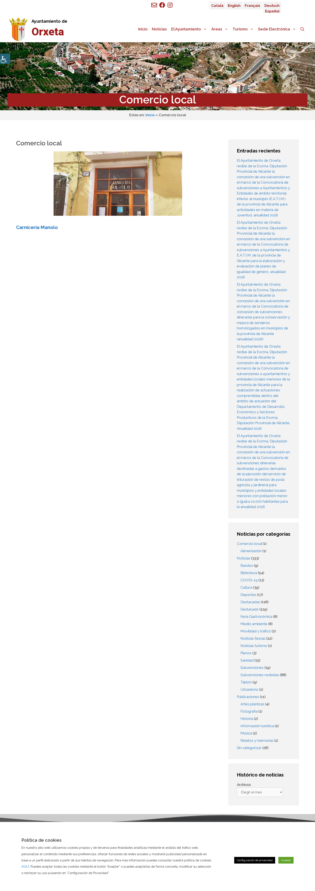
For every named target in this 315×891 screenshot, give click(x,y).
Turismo (240, 29)
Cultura (246, 587)
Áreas (216, 29)
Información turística (257, 726)
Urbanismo (249, 689)
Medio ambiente (253, 624)
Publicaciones (248, 697)
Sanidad (247, 660)
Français (252, 5)
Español (272, 11)
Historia (246, 718)
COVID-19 (249, 580)
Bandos (246, 565)
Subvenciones (252, 667)
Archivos (244, 784)
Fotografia (249, 711)
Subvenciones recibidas (259, 675)
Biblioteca (248, 573)
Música (246, 733)
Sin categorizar (249, 748)
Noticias (159, 29)
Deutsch (271, 5)
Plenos (246, 653)
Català (217, 5)
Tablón (246, 682)
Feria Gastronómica (256, 616)
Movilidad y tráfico (255, 631)
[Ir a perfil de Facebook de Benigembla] (162, 5)
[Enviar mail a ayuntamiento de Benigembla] (154, 5)
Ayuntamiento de (49, 21)
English (234, 5)
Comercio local (249, 543)
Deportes (248, 594)
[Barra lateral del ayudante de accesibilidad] (5, 59)
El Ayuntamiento (186, 29)
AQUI (25, 866)
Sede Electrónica (274, 29)
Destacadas (250, 602)
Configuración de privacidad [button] (255, 860)
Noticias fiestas (253, 638)
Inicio (143, 29)
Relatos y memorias (256, 740)
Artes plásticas (252, 704)
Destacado (249, 609)
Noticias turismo (253, 646)
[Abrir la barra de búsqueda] (302, 29)
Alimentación (251, 551)
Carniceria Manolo (37, 227)
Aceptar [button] (286, 860)
